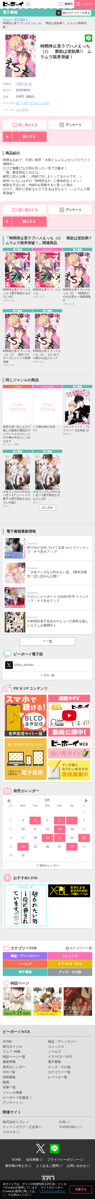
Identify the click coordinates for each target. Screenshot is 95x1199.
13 (59, 829)
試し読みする (28, 125)
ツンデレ (22, 109)
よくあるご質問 (47, 1166)
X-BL (63, 1122)
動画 (6, 1082)
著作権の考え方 (16, 1166)
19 (47, 838)
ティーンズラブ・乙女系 (20, 1127)
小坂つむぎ (24, 83)
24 (23, 846)
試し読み (47, 507)
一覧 (49, 641)
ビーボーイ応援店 (16, 1097)
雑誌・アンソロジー (25, 956)
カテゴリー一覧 (81, 948)
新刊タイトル (12, 1046)
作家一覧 (9, 1087)
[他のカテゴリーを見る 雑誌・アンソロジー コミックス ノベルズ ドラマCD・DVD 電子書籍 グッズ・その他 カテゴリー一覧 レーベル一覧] (73, 13)
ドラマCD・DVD (70, 964)
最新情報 (9, 1062)
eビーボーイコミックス (32, 103)
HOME (7, 1041)
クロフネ (9, 1132)
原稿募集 (9, 1077)
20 (59, 838)
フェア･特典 (12, 1051)
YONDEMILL (68, 1127)
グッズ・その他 (70, 972)
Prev (8, 800)
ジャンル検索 (12, 1092)
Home (6, 19)
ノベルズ (25, 964)
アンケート (74, 125)
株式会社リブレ (14, 1122)
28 (72, 846)
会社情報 (32, 1159)
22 (84, 838)
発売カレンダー (49, 865)
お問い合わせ (76, 1166)
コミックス (70, 956)
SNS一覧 (49, 675)
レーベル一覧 (57, 1077)
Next (86, 800)
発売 (69, 4)
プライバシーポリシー (63, 1159)
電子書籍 (19, 19)
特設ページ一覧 (14, 1056)
